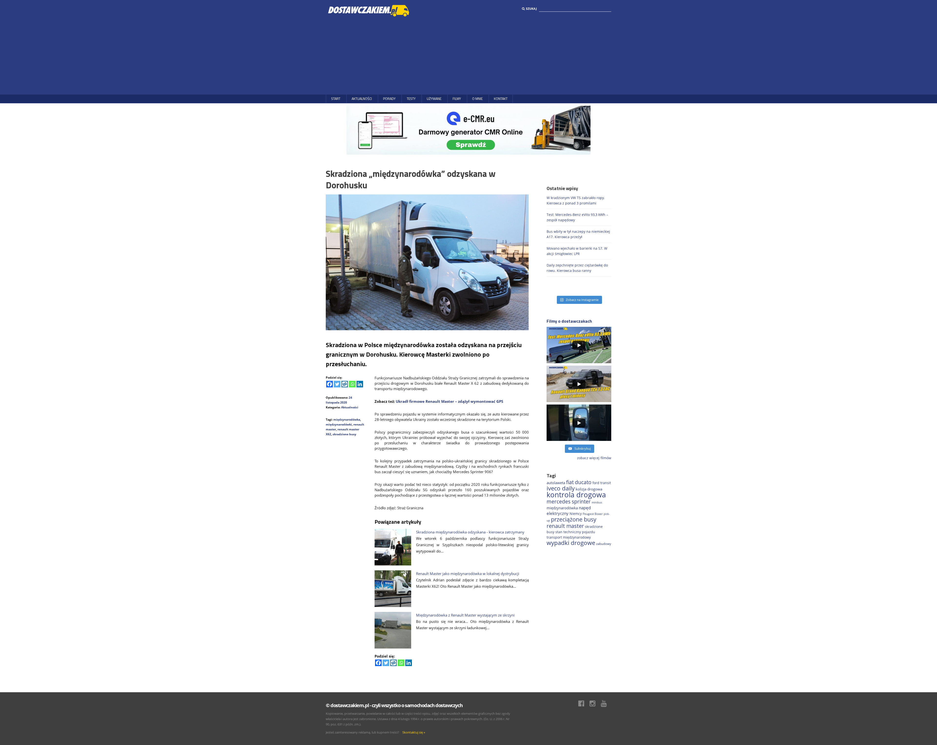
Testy (411, 98)
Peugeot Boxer (593, 514)
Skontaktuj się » (413, 732)
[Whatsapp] (352, 384)
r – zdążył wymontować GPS (477, 401)
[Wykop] (344, 384)
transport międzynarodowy (569, 537)
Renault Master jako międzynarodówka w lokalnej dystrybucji (467, 573)
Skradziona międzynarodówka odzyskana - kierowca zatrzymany (470, 532)
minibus (597, 502)
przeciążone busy (573, 519)
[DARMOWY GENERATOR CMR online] (468, 130)
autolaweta (556, 482)
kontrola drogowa (576, 495)
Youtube (606, 703)
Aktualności (362, 98)
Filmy (457, 98)
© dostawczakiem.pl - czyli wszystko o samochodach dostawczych (394, 705)
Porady (389, 98)
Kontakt (501, 98)
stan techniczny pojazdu (575, 532)
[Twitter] (337, 384)
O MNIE (477, 98)
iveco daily (561, 488)
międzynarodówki (339, 424)
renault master (565, 526)
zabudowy (603, 544)
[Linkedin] (359, 384)
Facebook (584, 703)
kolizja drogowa (589, 489)
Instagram (595, 703)
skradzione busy (344, 434)
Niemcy (576, 513)
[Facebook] (329, 384)
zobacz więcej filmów (594, 458)
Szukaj (531, 9)
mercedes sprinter (569, 501)
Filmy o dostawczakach (569, 321)
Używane (434, 98)
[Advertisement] (468, 55)
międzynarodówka (346, 419)
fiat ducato (578, 482)
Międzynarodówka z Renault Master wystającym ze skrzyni (465, 615)
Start (335, 98)
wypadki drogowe (571, 543)
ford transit (601, 482)
